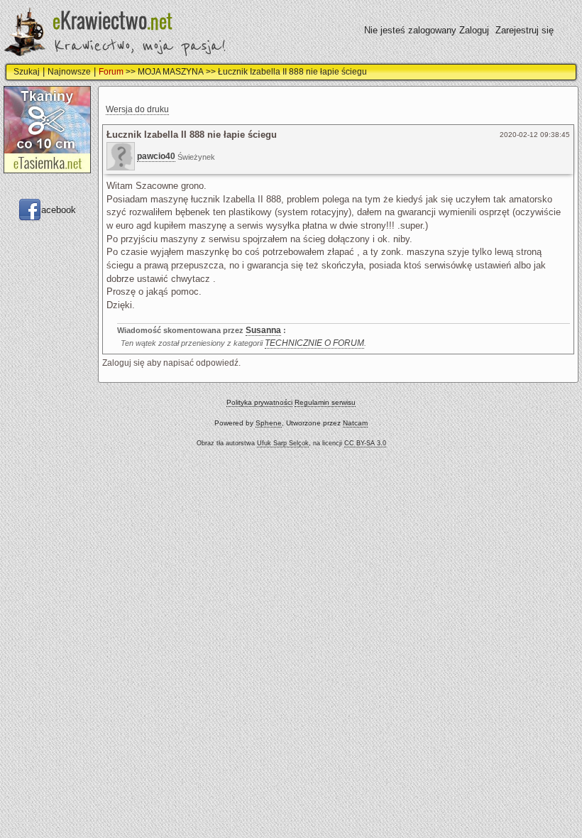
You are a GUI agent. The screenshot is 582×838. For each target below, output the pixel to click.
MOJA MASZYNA (171, 72)
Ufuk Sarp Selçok (283, 443)
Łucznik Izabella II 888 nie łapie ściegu (292, 72)
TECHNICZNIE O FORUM (314, 343)
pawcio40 (156, 156)
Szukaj (26, 72)
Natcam (355, 423)
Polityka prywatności (259, 402)
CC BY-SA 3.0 (365, 443)
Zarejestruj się (524, 30)
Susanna (263, 330)
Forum (111, 72)
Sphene (269, 423)
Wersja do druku (137, 109)
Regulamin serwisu (325, 402)
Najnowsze (69, 72)
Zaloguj (474, 30)
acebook (58, 209)
